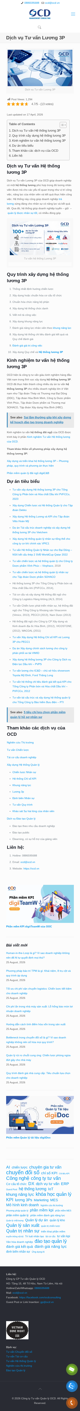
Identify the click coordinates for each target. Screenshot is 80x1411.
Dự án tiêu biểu (22, 145)
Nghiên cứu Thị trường (20, 742)
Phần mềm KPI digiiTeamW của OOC (29, 926)
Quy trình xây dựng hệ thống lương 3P (39, 135)
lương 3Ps (23, 1200)
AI (8, 1167)
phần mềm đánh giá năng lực (47, 1215)
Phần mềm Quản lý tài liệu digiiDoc (28, 1137)
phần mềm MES (63, 1210)
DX (31, 1183)
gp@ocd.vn (47, 1302)
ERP (65, 1184)
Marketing (41, 1200)
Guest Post (11, 1189)
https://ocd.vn (31, 868)
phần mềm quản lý (17, 1215)
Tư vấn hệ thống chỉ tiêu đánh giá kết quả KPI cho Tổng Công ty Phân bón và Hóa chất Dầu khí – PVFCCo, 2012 (41, 686)
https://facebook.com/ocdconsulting (40, 1297)
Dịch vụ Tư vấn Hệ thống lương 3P (36, 130)
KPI (9, 1199)
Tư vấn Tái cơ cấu (17, 1356)
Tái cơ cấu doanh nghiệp (21, 757)
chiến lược (20, 1167)
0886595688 (31, 2)
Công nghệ (17, 1178)
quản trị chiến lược (50, 1226)
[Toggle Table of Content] (61, 125)
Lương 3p (18, 791)
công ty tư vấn (46, 1178)
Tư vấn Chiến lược (18, 749)
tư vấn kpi (63, 1236)
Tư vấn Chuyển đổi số (19, 1351)
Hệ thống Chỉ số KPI (24, 778)
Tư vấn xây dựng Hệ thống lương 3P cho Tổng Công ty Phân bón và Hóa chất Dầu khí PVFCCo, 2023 (41, 494)
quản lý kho (57, 1220)
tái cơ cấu (50, 1236)
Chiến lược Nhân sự (24, 772)
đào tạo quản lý (51, 1241)
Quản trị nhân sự (22, 1230)
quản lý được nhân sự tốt (22, 212)
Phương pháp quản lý (17, 1210)
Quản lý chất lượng (14, 1220)
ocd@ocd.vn (52, 2)
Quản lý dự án (36, 1220)
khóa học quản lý (53, 1194)
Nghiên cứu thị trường (52, 1205)
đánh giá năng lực (51, 1246)
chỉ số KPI (49, 1173)
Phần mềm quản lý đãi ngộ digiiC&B (28, 473)
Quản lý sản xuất (22, 1225)
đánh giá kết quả (19, 1247)
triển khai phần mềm (53, 1231)
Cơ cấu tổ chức (16, 1184)
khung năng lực (62, 327)
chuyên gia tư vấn (45, 1167)
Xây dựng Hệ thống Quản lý (23, 764)
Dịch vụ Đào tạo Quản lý (21, 818)
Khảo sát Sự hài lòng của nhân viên (33, 811)
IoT (50, 1189)
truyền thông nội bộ (14, 1236)
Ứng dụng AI (38, 1252)
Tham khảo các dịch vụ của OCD (35, 150)
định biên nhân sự (18, 1251)
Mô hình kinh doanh (22, 1205)
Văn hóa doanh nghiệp (19, 1242)
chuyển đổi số (22, 1172)
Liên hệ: (17, 155)
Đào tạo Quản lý (15, 1370)
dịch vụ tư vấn (47, 1184)
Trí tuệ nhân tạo (34, 1236)
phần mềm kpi (41, 1210)
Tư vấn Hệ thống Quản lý (21, 1361)
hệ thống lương (32, 1189)
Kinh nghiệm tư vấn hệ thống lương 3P (39, 140)
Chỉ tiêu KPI (64, 1173)
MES (54, 1200)
